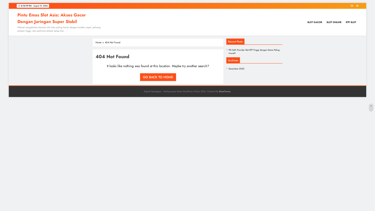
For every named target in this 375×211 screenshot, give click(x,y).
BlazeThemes (224, 91)
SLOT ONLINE (334, 22)
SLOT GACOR (314, 22)
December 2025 (236, 68)
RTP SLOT (351, 22)
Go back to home (158, 77)
